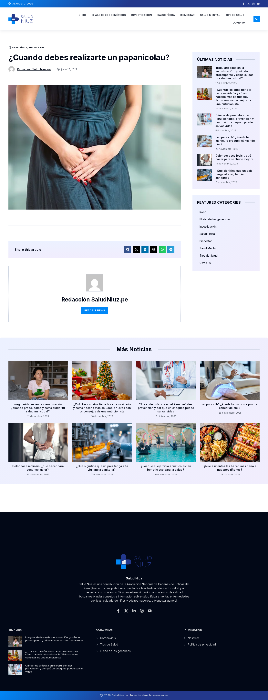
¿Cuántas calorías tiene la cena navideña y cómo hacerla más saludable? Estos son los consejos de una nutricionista (233, 97)
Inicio (82, 15)
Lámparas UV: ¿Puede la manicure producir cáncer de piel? (235, 140)
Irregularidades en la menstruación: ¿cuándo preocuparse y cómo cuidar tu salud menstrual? (234, 73)
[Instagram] (253, 4)
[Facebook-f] (243, 4)
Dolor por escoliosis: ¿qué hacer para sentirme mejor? (234, 157)
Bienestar (187, 15)
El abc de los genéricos (108, 15)
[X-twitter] (248, 4)
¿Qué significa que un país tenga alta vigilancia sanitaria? (234, 174)
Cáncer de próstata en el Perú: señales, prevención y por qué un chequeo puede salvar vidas (234, 120)
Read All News (94, 310)
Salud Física (166, 15)
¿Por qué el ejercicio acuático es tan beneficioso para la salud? (166, 467)
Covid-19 (238, 22)
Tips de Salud (234, 15)
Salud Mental (210, 15)
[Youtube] (258, 4)
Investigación (141, 15)
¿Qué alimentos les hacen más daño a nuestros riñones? (230, 467)
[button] (256, 19)
